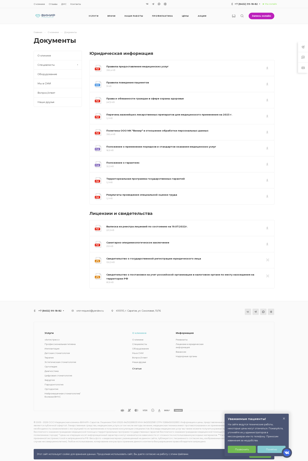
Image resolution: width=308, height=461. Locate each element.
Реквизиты (182, 339)
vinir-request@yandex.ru (90, 310)
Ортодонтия (51, 389)
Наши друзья (46, 102)
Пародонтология (54, 384)
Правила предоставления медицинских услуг (137, 66)
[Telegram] (153, 4)
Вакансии (181, 352)
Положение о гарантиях (122, 162)
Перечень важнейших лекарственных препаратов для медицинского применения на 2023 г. (169, 114)
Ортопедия (51, 366)
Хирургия (50, 380)
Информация (185, 332)
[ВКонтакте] (147, 4)
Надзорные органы (186, 356)
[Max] (159, 4)
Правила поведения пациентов (127, 82)
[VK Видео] (165, 4)
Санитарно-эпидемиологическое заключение (137, 242)
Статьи (137, 368)
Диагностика (52, 371)
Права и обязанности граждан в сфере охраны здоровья (145, 98)
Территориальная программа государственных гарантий (145, 178)
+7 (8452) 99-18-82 (246, 3)
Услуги (49, 332)
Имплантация (52, 348)
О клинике (44, 55)
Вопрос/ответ (46, 92)
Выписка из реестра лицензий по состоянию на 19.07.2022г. (147, 226)
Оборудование (47, 74)
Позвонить (242, 449)
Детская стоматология (57, 353)
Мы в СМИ (44, 83)
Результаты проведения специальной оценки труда (141, 194)
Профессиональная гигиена (60, 344)
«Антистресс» (52, 339)
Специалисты (46, 64)
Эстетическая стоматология (60, 362)
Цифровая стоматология (58, 375)
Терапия (49, 357)
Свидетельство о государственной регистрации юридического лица (153, 258)
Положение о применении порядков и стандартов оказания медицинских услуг (161, 146)
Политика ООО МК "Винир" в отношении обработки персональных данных (157, 130)
